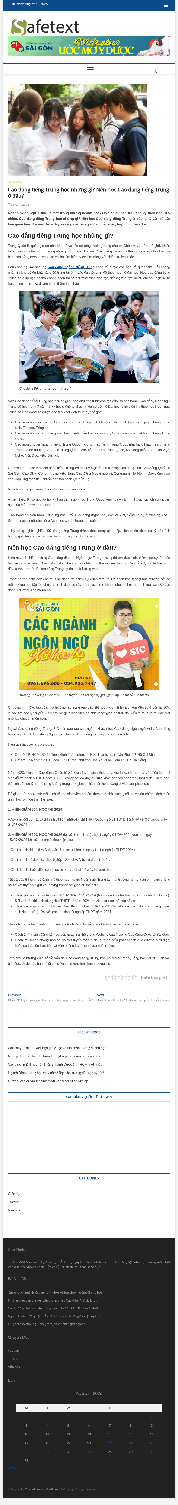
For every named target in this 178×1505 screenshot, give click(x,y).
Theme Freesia (34, 1489)
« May (12, 1467)
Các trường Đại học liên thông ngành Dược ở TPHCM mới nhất (55, 1064)
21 (110, 1443)
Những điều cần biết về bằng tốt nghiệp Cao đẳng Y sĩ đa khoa (54, 1056)
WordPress (51, 1489)
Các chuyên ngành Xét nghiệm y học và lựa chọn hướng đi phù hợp (57, 1048)
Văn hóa (14, 1210)
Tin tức (13, 1202)
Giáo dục (15, 181)
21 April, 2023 (19, 204)
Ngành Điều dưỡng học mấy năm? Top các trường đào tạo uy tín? (56, 1073)
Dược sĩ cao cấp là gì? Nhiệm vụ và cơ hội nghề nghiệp (48, 1081)
